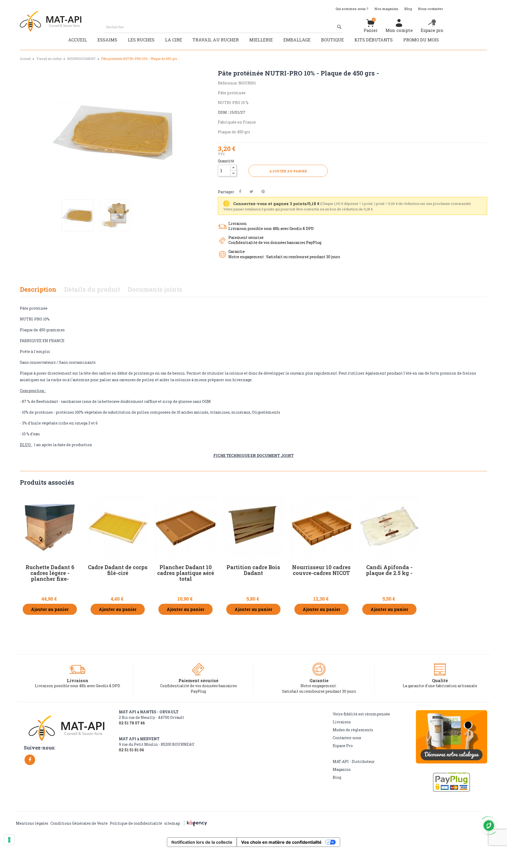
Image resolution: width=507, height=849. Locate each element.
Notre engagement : (319, 685)
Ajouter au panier (288, 171)
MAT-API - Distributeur (354, 761)
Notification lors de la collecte (201, 842)
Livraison (342, 721)
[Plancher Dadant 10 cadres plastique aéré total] (185, 527)
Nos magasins (386, 9)
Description (38, 289)
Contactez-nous (347, 737)
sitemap (172, 823)
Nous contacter (430, 9)
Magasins (342, 769)
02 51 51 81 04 (131, 750)
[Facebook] (30, 759)
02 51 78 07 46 (132, 723)
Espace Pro (343, 745)
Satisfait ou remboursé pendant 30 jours (319, 691)
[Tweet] (251, 192)
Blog (408, 9)
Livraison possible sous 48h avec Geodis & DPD (77, 685)
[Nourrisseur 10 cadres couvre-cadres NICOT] (321, 527)
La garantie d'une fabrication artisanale (440, 685)
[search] (339, 27)
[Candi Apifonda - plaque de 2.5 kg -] (389, 527)
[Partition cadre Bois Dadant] (253, 527)
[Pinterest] (263, 192)
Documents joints (155, 289)
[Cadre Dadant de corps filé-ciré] (118, 527)
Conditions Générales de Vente (79, 823)
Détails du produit (92, 289)
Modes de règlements (353, 729)
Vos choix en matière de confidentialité (281, 842)
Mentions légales (32, 823)
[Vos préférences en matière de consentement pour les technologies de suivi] (9, 840)
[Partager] (240, 192)
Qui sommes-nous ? (352, 9)
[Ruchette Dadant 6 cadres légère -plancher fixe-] (50, 527)
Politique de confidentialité (136, 823)
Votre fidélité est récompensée (361, 713)
